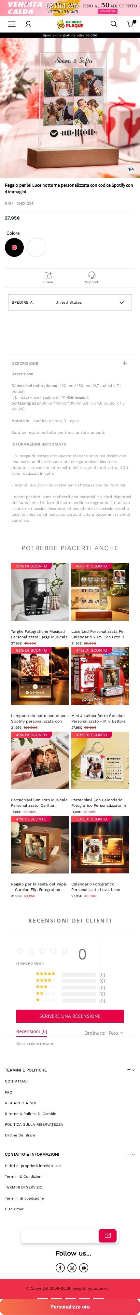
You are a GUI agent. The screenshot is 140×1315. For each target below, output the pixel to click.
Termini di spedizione (24, 1198)
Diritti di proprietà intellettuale (33, 1165)
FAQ (8, 1092)
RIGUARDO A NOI (20, 1103)
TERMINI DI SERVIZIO (24, 1187)
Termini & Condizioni (23, 1176)
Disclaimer (14, 1209)
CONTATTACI (16, 1081)
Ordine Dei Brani (20, 1135)
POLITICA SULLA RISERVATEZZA (34, 1124)
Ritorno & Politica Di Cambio (30, 1113)
